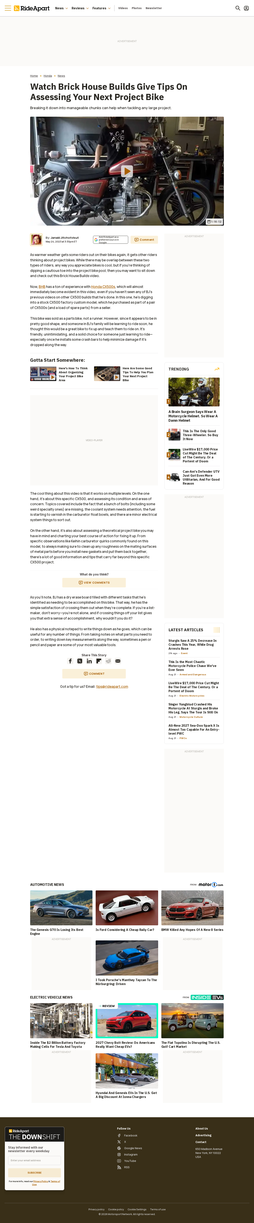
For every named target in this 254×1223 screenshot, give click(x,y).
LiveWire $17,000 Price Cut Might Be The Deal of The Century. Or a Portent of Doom (193, 687)
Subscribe (34, 1172)
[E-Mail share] (117, 661)
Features (99, 8)
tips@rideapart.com (112, 686)
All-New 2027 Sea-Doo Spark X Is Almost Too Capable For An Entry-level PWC (193, 729)
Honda (48, 75)
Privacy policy (97, 1209)
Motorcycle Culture (191, 716)
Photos (137, 8)
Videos (123, 8)
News (59, 8)
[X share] (79, 661)
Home (34, 75)
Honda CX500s (103, 286)
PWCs (183, 738)
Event (184, 653)
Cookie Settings (137, 1209)
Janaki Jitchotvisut (65, 238)
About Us (201, 1128)
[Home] (32, 8)
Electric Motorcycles (192, 695)
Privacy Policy (40, 1181)
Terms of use (158, 1209)
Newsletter (154, 8)
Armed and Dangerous (193, 674)
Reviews (78, 8)
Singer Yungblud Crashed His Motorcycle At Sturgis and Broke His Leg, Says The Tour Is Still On (193, 708)
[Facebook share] (70, 661)
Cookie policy (116, 1209)
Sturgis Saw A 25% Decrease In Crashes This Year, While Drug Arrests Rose (192, 644)
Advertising (203, 1135)
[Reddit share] (108, 661)
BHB (42, 286)
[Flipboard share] (98, 661)
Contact (200, 1142)
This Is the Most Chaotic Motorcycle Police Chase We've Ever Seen (192, 666)
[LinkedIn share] (89, 661)
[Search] (238, 8)
